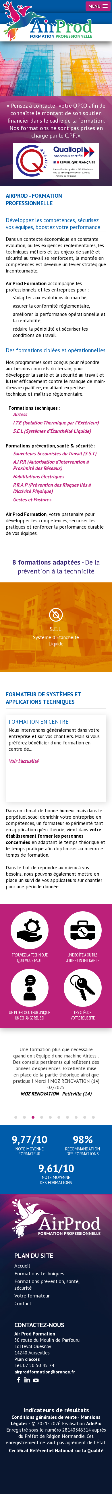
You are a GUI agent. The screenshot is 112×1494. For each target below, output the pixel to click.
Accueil (22, 1265)
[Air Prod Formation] (48, 21)
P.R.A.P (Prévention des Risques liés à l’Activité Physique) (51, 488)
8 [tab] (76, 1117)
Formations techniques (39, 1273)
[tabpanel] (56, 1071)
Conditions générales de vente (44, 1417)
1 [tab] (15, 1117)
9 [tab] (84, 1117)
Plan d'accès (27, 1359)
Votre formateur (32, 1295)
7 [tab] (67, 1117)
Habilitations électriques (38, 476)
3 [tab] (33, 1117)
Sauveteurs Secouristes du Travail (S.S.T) (54, 453)
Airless (20, 414)
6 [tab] (58, 1117)
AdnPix (93, 1423)
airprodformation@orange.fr (44, 1372)
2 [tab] (24, 1117)
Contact (22, 1303)
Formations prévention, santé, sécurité (46, 1284)
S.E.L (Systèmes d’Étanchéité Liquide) (52, 431)
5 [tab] (50, 1117)
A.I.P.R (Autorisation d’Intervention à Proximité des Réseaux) (50, 465)
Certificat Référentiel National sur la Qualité (56, 1450)
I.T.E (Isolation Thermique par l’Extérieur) (56, 423)
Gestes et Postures (32, 499)
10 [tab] (93, 1117)
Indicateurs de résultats (56, 1410)
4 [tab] (41, 1117)
